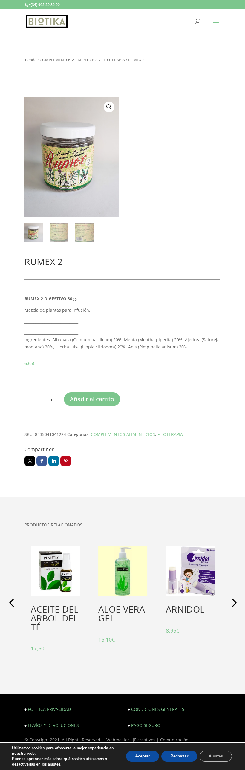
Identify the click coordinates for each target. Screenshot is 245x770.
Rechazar (179, 756)
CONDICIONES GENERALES (157, 709)
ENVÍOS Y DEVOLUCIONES (53, 725)
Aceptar (142, 756)
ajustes (54, 764)
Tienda (30, 59)
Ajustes (216, 756)
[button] (109, 107)
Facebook (41, 461)
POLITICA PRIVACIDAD (49, 709)
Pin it (65, 461)
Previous (13, 604)
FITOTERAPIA (113, 59)
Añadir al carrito (92, 399)
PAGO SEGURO (145, 725)
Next (232, 604)
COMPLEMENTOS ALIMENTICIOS (69, 59)
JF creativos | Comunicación (161, 740)
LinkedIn (53, 461)
